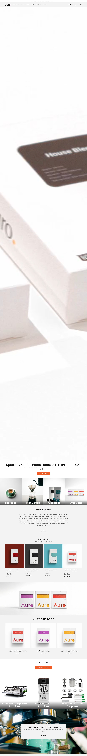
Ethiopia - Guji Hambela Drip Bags (69, 650)
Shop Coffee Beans (43, 473)
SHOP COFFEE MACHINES (43, 667)
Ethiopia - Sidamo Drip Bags (43, 650)
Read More (43, 531)
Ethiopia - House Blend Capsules (33, 569)
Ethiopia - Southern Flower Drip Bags (71, 570)
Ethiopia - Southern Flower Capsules (12, 570)
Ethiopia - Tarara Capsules (51, 569)
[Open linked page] (43, 598)
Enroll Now (43, 735)
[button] (16, 4)
